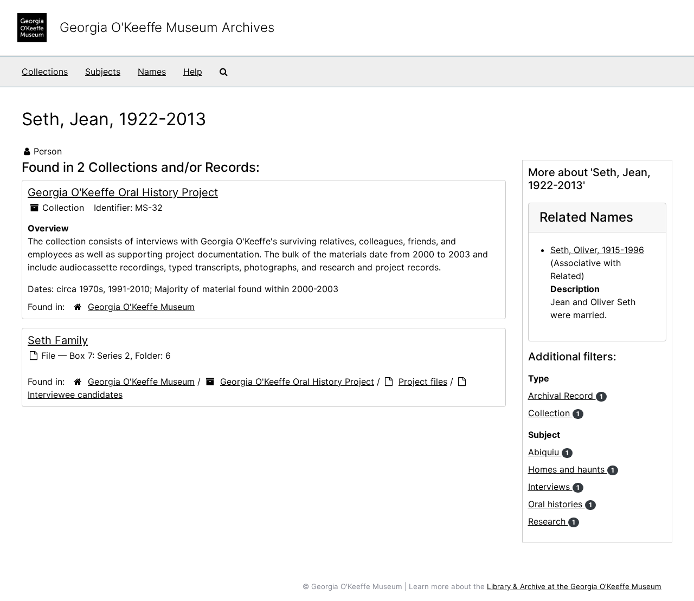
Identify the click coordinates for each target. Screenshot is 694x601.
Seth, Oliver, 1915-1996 (597, 249)
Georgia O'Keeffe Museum (141, 306)
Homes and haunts (571, 469)
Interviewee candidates (75, 394)
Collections (45, 71)
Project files (423, 381)
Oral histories (560, 504)
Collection (554, 413)
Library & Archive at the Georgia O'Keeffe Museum (574, 586)
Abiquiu (548, 452)
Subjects (102, 71)
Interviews (554, 486)
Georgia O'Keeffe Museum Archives (167, 27)
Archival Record (565, 395)
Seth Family (58, 340)
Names (152, 71)
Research (551, 521)
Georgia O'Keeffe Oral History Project (123, 192)
